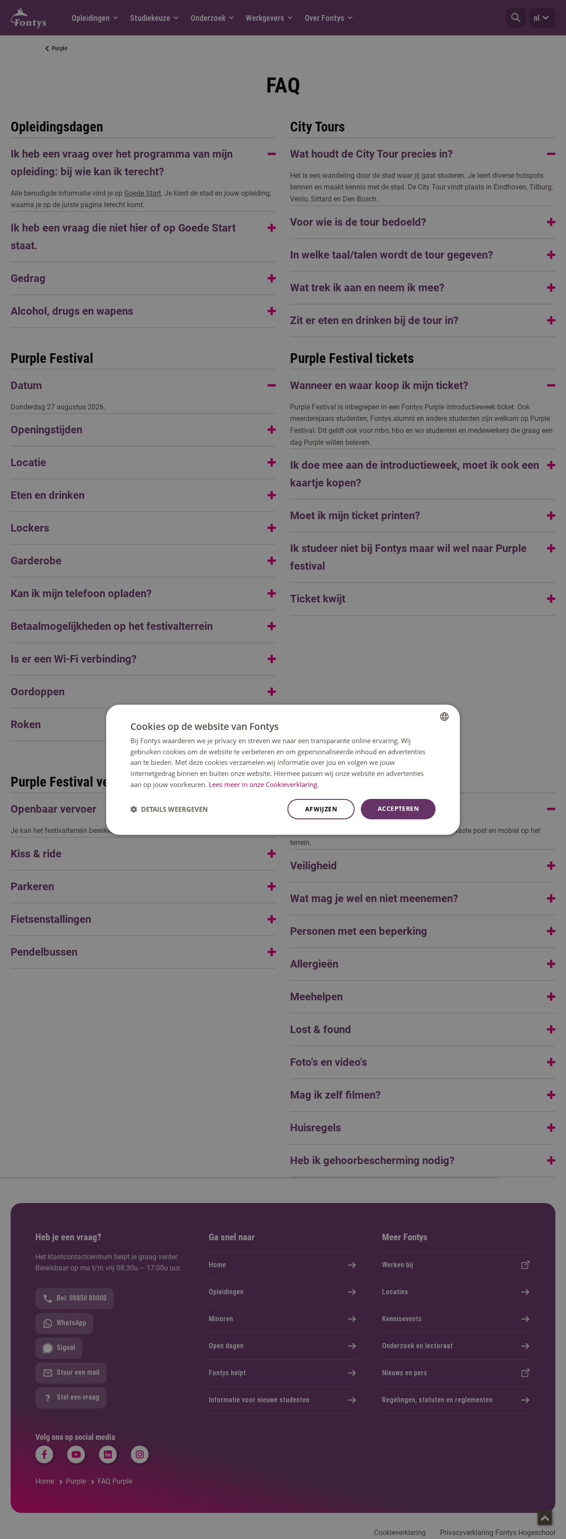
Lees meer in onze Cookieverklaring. (264, 784)
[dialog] (283, 769)
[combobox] (444, 716)
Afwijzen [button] (321, 809)
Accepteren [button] (398, 808)
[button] (169, 809)
